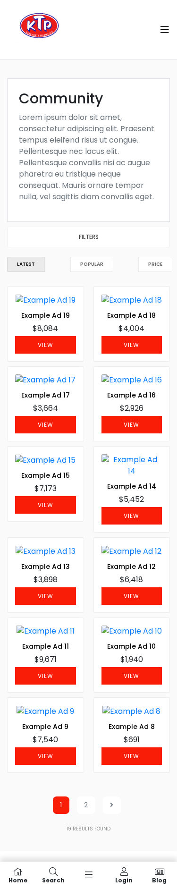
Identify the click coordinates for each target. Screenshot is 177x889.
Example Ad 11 (45, 646)
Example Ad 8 (132, 726)
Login (124, 879)
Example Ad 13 (45, 566)
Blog (159, 879)
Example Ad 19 (45, 315)
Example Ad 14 (131, 486)
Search (53, 879)
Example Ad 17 (45, 395)
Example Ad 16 (131, 395)
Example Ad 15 (45, 475)
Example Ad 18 (131, 315)
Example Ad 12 (131, 566)
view (45, 345)
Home (17, 879)
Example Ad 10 (131, 646)
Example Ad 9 (45, 726)
